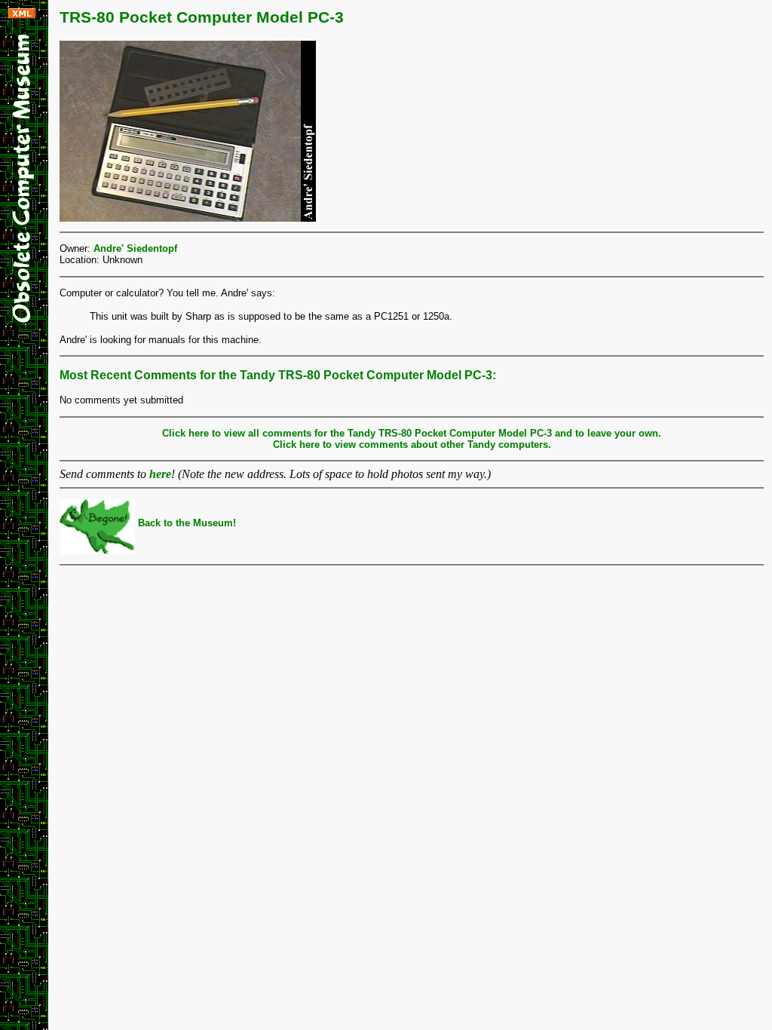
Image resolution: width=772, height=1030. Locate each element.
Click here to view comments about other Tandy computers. (412, 444)
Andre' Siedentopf (135, 248)
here (160, 473)
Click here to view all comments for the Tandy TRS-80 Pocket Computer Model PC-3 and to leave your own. (411, 433)
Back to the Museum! (185, 523)
